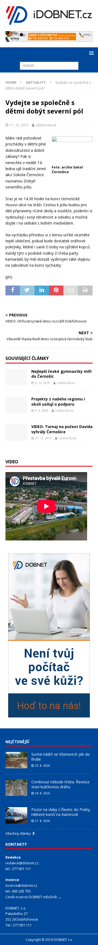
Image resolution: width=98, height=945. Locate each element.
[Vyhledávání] (49, 65)
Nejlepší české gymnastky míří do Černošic (61, 374)
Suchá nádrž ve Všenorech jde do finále (60, 757)
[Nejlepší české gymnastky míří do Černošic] (16, 377)
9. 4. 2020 (41, 410)
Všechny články (18, 833)
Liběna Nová (46, 125)
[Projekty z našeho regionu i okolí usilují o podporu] (16, 405)
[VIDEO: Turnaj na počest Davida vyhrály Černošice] (16, 432)
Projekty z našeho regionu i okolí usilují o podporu (58, 401)
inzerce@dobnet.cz (21, 885)
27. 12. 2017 (43, 438)
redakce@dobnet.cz (22, 862)
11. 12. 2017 (19, 125)
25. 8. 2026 (42, 765)
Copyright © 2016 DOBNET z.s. (49, 939)
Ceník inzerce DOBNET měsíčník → (33, 896)
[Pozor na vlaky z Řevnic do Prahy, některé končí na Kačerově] (16, 815)
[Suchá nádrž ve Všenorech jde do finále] (16, 760)
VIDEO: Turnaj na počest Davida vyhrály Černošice (62, 429)
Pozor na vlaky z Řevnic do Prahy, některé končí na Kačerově (61, 812)
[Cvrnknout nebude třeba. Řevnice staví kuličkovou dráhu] (16, 788)
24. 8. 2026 (42, 793)
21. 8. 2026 (42, 821)
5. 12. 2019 (42, 383)
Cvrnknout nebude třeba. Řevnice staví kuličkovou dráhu (60, 784)
